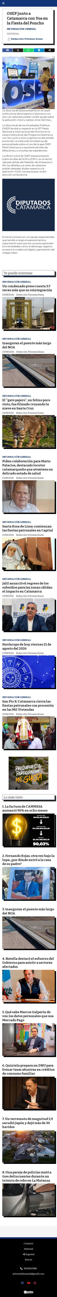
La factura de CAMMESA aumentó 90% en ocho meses (25, 808)
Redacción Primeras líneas (27, 39)
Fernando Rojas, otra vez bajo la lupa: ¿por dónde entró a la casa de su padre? (28, 860)
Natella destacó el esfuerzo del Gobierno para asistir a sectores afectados (28, 963)
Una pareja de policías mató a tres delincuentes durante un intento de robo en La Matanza (26, 1176)
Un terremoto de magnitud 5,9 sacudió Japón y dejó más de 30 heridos (27, 1123)
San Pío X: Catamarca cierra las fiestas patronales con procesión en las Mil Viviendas (28, 705)
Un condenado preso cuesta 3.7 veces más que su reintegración (27, 288)
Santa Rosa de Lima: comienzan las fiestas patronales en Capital (27, 528)
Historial (28, 1249)
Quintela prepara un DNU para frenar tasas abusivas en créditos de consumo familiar (28, 1069)
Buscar (28, 1259)
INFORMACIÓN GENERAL (21, 29)
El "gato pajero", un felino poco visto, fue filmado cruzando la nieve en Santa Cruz (26, 404)
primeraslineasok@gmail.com (28, 1273)
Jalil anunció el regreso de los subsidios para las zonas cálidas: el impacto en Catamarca (27, 587)
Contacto (28, 1243)
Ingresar (30, 1254)
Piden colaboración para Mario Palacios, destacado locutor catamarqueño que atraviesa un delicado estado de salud (27, 467)
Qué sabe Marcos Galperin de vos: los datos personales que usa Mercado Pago (28, 1016)
